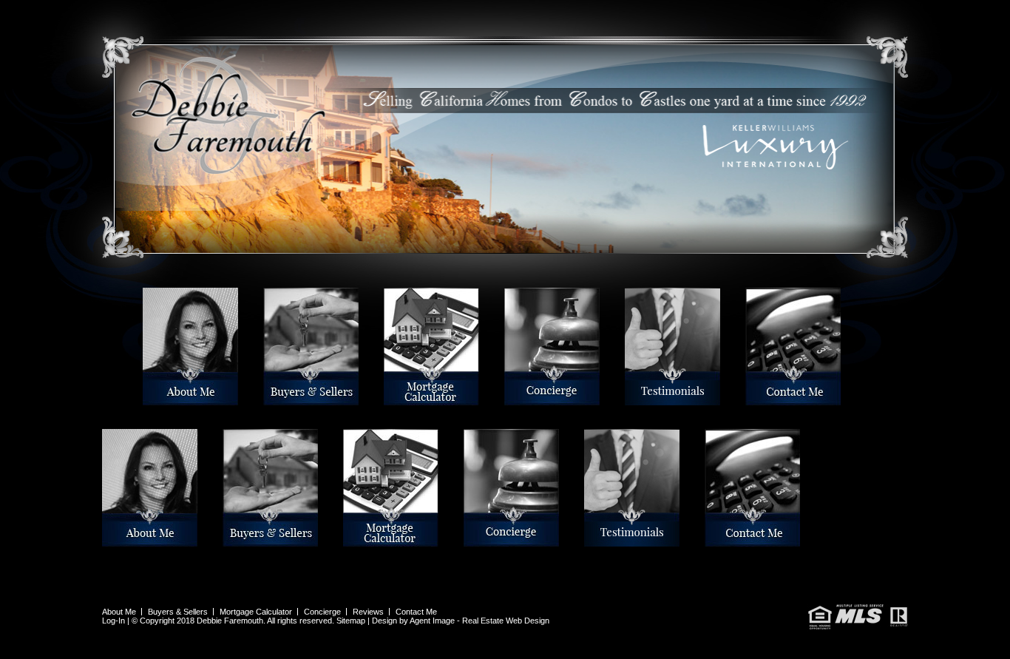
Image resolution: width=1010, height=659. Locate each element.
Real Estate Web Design (505, 620)
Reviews (586, 540)
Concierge (466, 540)
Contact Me (707, 540)
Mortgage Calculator (347, 540)
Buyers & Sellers (226, 540)
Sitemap (350, 620)
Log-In (113, 620)
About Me (104, 540)
